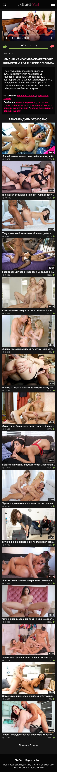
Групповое (42, 95)
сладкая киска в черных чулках (30, 105)
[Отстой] (52, 46)
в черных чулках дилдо (27, 106)
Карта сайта (32, 760)
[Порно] (28, 4)
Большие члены (26, 95)
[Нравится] (5, 46)
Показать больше (28, 745)
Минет (7, 98)
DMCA (18, 760)
